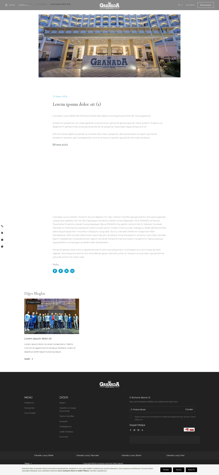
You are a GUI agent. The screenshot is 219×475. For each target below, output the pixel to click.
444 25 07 (190, 5)
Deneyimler (29, 408)
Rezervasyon (206, 5)
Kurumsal (63, 437)
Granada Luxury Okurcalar (87, 455)
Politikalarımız (65, 426)
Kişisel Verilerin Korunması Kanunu (148, 417)
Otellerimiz (29, 403)
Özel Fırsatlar (30, 413)
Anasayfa (63, 421)
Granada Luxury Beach (131, 455)
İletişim (62, 403)
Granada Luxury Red (175, 455)
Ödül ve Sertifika (66, 416)
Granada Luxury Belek (43, 455)
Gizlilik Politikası (66, 432)
